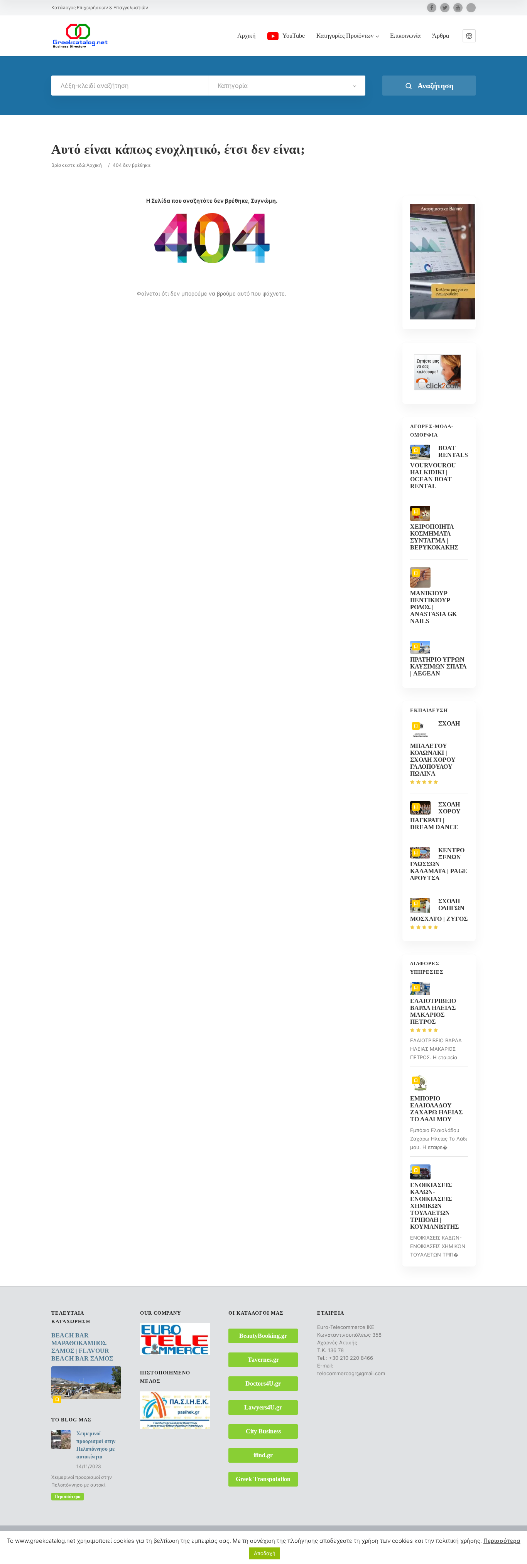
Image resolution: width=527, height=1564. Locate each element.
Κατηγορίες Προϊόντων (344, 35)
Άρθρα (440, 35)
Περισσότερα (67, 1496)
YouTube (293, 35)
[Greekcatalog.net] (80, 35)
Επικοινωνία (405, 35)
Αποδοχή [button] (264, 1553)
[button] (469, 35)
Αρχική (246, 35)
